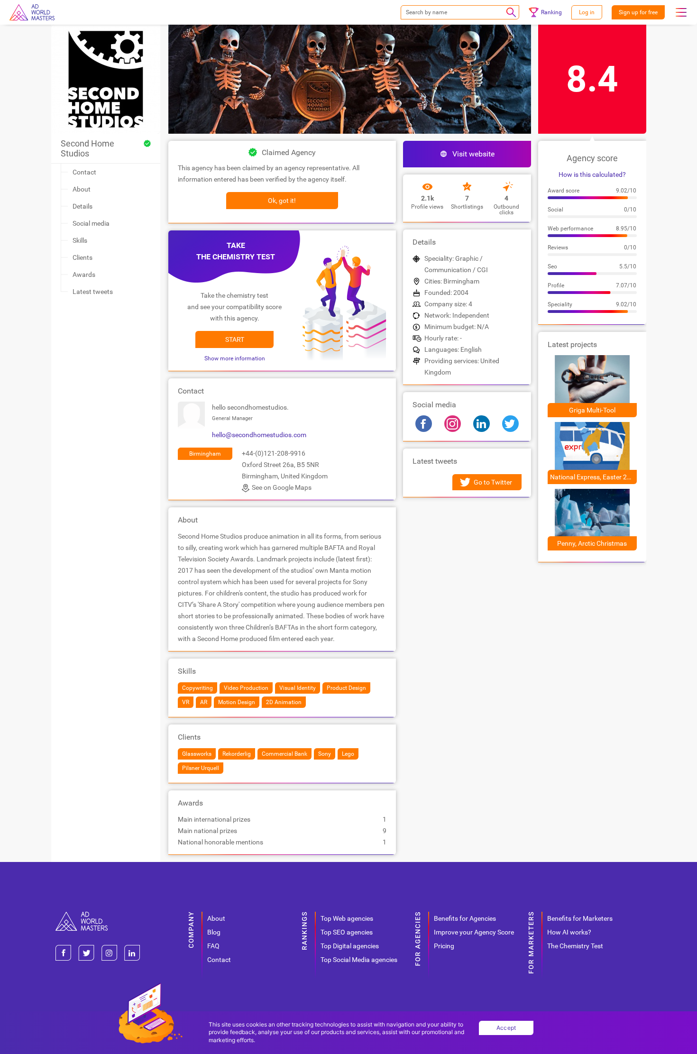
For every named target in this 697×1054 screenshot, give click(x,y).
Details (82, 206)
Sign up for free (638, 12)
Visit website (473, 153)
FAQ (213, 946)
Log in (587, 12)
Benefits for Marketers (580, 918)
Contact (84, 172)
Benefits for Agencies (465, 918)
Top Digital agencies (350, 946)
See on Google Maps (282, 487)
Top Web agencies (347, 918)
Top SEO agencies (347, 932)
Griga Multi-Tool (592, 410)
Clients (82, 257)
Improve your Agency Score (474, 932)
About (82, 189)
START (234, 339)
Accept (506, 1027)
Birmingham (205, 453)
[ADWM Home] (81, 915)
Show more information (234, 358)
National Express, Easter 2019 (593, 477)
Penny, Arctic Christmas (592, 543)
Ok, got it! (282, 200)
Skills (80, 240)
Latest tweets (93, 291)
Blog (213, 932)
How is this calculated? (592, 174)
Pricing (444, 946)
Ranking (551, 12)
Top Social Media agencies (359, 959)
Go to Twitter (493, 482)
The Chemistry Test (575, 946)
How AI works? (569, 932)
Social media (91, 223)
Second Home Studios (87, 148)
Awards (84, 274)
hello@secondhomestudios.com (259, 435)
